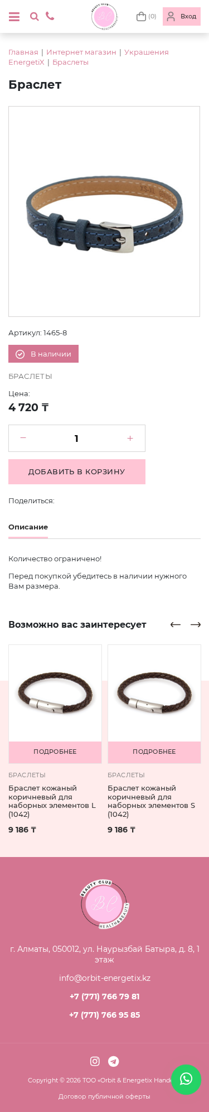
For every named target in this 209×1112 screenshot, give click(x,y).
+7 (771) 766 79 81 (104, 996)
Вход (188, 16)
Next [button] (196, 625)
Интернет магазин (81, 51)
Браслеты (70, 61)
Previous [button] (176, 625)
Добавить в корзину (76, 471)
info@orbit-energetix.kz (104, 978)
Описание (28, 526)
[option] (104, 211)
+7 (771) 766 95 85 (104, 1015)
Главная (23, 51)
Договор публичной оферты (104, 1096)
